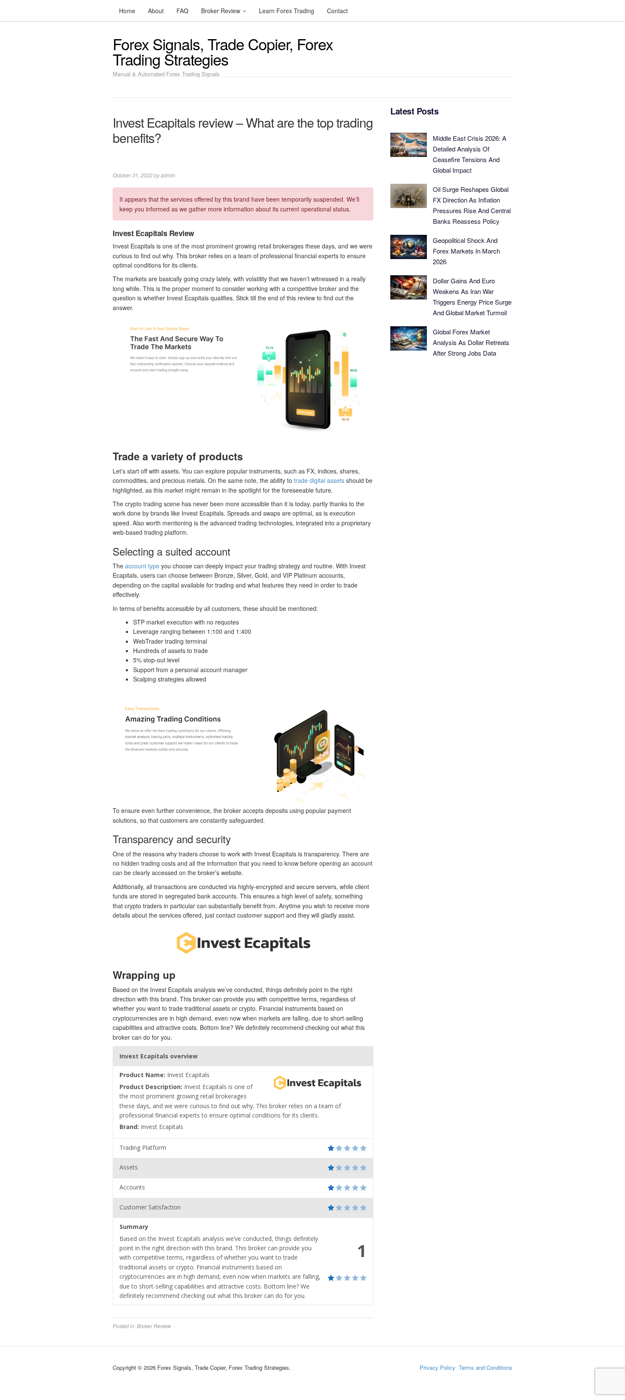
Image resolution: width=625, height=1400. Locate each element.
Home (127, 10)
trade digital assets (319, 480)
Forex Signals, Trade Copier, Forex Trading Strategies (223, 51)
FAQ (182, 10)
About (156, 10)
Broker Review (221, 10)
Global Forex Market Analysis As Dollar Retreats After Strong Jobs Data (471, 342)
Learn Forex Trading (286, 10)
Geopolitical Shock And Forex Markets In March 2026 (466, 251)
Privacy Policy (437, 1367)
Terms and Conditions (485, 1367)
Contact (337, 10)
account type (142, 566)
